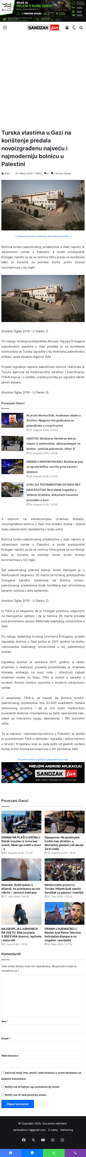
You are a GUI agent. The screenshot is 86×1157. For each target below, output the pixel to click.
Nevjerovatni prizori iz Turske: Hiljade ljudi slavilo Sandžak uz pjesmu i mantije (64, 888)
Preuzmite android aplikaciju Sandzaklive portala (43, 759)
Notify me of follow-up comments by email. (32, 1086)
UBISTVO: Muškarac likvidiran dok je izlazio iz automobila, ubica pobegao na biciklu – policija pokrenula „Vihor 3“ (53, 443)
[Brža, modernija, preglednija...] (43, 772)
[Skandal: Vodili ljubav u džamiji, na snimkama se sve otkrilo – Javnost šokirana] (21, 869)
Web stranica (9, 1055)
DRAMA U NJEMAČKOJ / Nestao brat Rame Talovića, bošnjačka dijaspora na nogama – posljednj (63, 934)
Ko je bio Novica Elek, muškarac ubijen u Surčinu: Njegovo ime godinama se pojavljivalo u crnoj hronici (53, 420)
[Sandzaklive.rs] (43, 27)
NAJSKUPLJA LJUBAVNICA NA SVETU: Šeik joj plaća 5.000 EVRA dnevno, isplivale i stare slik (21, 934)
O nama (53, 1129)
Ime (4, 1021)
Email (6, 1038)
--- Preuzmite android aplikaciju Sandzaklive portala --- (43, 236)
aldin (7, 173)
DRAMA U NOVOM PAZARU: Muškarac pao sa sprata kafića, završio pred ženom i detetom (54, 467)
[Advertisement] (43, 79)
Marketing (66, 1129)
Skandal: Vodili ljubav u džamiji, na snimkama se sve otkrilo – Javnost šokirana (20, 888)
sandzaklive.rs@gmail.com (29, 1129)
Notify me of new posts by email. (26, 1094)
